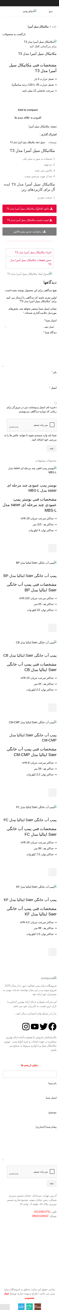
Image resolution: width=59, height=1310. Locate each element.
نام (54, 372)
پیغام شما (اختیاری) (46, 1126)
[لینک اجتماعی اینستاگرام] (38, 134)
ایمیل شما (51, 1097)
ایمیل (53, 387)
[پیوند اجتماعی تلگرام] (29, 134)
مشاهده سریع (52, 556)
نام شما (52, 1083)
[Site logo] (29, 11)
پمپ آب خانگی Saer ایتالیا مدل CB (30, 655)
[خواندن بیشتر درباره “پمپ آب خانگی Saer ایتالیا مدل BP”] (52, 628)
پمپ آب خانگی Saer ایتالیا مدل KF (30, 900)
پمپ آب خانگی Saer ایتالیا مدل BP (30, 576)
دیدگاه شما (50, 332)
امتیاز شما (50, 320)
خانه (54, 26)
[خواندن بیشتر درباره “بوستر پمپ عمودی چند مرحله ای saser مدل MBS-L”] (52, 548)
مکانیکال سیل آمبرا (38, 26)
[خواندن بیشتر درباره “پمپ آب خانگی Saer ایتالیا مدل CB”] (52, 708)
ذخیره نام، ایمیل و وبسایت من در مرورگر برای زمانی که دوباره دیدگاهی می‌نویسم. (32, 409)
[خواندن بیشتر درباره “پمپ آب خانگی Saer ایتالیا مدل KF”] (52, 952)
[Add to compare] (52, 479)
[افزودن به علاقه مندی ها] (52, 540)
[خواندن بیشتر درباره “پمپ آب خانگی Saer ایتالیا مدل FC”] (52, 872)
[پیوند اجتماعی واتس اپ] (33, 134)
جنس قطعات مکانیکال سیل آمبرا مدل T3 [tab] (30, 262)
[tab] (52, 142)
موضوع (53, 1112)
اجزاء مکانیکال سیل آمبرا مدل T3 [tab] (33, 252)
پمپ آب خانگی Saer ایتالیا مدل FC (30, 820)
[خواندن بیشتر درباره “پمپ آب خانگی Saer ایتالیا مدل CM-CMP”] (52, 792)
